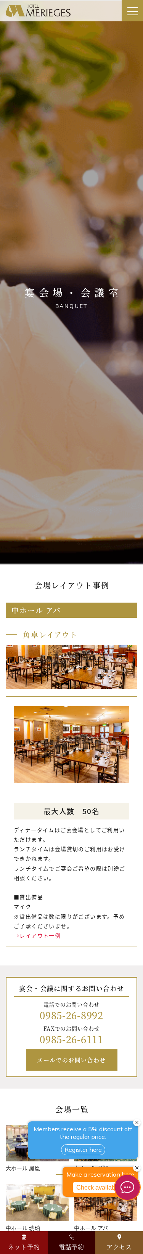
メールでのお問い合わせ (71, 1060)
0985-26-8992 (71, 1015)
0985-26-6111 (71, 1039)
